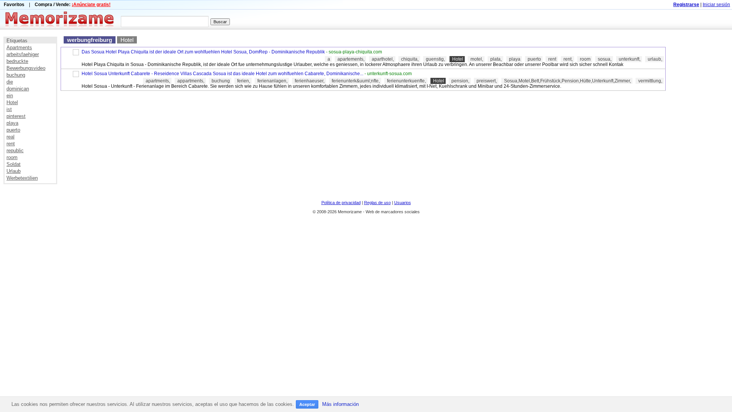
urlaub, (655, 59)
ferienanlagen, (272, 81)
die (9, 82)
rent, (568, 59)
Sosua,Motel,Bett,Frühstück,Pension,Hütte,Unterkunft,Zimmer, (567, 81)
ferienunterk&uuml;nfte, (356, 81)
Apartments (19, 47)
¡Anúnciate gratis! (91, 4)
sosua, (605, 59)
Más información (340, 404)
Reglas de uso (377, 202)
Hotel (12, 102)
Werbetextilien (22, 178)
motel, (476, 59)
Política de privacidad (341, 202)
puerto (13, 130)
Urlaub (13, 171)
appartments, (190, 81)
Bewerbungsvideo (25, 68)
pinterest (16, 116)
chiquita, (410, 59)
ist (9, 109)
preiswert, (487, 81)
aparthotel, (383, 59)
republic (15, 150)
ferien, (243, 81)
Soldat (13, 164)
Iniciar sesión (716, 4)
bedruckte (17, 61)
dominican (17, 89)
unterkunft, (629, 59)
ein (9, 95)
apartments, (158, 81)
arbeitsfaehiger (22, 54)
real (10, 137)
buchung (15, 75)
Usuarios (402, 202)
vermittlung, (650, 81)
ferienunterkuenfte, (406, 81)
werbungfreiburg (89, 40)
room (12, 157)
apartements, (350, 59)
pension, (460, 81)
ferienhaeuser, (309, 81)
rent (10, 143)
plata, (496, 59)
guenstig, (435, 59)
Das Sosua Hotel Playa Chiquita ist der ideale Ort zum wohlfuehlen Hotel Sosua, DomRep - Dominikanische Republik (203, 52)
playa (12, 123)
